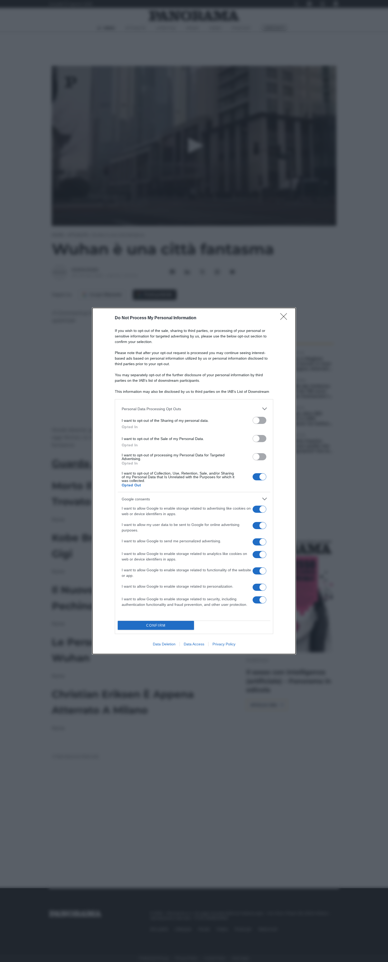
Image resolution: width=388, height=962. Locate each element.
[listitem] (194, 409)
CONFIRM (156, 625)
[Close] (285, 318)
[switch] (259, 420)
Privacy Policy (223, 644)
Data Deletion (164, 644)
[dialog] (194, 481)
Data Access (194, 644)
